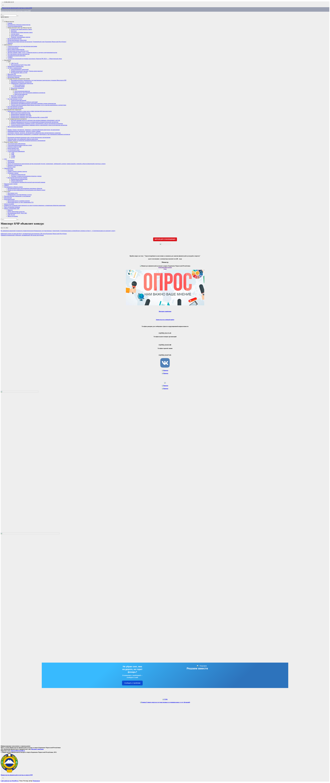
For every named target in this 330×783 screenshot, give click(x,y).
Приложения (8, 197)
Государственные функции (15, 108)
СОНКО (10, 57)
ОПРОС (6, 185)
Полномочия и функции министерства (19, 24)
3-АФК (13, 156)
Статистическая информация (16, 151)
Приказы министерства (14, 75)
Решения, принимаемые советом (20, 37)
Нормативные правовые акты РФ (21, 114)
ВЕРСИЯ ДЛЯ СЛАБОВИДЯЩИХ (165, 239)
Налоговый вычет (9, 199)
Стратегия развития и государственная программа (22, 46)
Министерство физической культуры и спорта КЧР (16, 11)
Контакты (10, 170)
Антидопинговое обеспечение (16, 143)
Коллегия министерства (15, 38)
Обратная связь (8, 168)
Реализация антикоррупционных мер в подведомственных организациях (29, 137)
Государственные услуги (15, 99)
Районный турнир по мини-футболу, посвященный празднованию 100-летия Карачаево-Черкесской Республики (34, 233)
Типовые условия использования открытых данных (26, 176)
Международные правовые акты (20, 112)
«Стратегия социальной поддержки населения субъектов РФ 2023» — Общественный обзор (35, 58)
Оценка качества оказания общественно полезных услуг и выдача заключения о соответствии (38, 105)
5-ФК (12, 154)
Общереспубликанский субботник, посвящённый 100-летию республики (22, 235)
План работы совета (17, 35)
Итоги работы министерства (16, 49)
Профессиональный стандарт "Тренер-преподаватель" (27, 71)
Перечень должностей (17, 95)
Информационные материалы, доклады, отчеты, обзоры (24, 131)
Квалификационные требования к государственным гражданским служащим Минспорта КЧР (38, 80)
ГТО (5, 159)
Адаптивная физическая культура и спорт (20, 145)
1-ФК (12, 153)
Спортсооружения (13, 48)
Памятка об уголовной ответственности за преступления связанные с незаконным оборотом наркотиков (34, 205)
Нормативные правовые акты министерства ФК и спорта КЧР (29, 117)
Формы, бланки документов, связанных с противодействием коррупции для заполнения (34, 129)
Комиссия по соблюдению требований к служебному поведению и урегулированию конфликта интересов (39, 134)
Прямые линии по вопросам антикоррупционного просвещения (26, 140)
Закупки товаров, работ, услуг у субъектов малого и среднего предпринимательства (32, 52)
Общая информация (17, 180)
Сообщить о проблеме (132, 683)
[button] (5, 17)
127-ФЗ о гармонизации (15, 68)
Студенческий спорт (14, 150)
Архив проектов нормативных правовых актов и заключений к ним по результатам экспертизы (39, 125)
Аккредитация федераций (18, 100)
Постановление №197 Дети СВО (20, 65)
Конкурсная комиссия (20, 94)
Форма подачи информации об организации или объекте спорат (26, 190)
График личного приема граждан (17, 171)
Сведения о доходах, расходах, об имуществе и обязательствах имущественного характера (34, 133)
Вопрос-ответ (12, 167)
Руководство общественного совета (21, 29)
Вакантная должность (17, 88)
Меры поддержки (13, 216)
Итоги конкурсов (19, 85)
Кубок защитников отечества (16, 211)
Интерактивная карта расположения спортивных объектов (25, 188)
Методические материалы (15, 126)
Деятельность (8, 44)
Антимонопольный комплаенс (17, 55)
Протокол (14, 31)
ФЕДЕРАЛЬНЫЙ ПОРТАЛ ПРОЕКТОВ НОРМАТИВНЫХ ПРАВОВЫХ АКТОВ (35, 120)
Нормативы (11, 160)
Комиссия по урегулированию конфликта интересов (29, 92)
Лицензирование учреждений (20, 69)
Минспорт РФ (12, 74)
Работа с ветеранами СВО (11, 208)
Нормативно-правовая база (15, 66)
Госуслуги (7, 191)
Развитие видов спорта (11, 142)
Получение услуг (13, 193)
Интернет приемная (37, 749)
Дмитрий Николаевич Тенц (165, 268)
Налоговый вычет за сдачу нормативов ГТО (21, 202)
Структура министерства (15, 26)
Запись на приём (9, 204)
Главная (10, 23)
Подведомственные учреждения (17, 40)
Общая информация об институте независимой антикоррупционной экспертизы (34, 122)
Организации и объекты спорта (13, 187)
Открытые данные (13, 173)
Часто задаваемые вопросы (12, 207)
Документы (7, 60)
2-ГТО (13, 157)
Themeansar (36, 781)
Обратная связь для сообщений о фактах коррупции (23, 139)
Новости (10, 43)
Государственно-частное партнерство (18, 54)
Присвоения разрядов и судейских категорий (24, 102)
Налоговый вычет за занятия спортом (19, 200)
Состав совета (15, 34)
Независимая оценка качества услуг (18, 51)
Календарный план (13, 148)
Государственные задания (15, 106)
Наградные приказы (13, 77)
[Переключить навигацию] (1, 14)
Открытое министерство (18, 174)
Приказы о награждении (15, 165)
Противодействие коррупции (12, 109)
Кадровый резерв (19, 86)
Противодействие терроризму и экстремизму (17, 196)
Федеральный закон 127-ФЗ (19, 72)
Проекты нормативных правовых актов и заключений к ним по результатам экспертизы (37, 123)
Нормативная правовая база (19, 179)
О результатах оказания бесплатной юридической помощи (28, 182)
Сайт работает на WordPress (10, 781)
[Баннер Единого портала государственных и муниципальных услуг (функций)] (165, 702)
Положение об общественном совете (22, 32)
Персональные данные (10, 184)
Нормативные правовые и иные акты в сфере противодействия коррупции (30, 111)
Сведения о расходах (17, 97)
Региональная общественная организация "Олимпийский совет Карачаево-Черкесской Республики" (37, 41)
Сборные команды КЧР (14, 146)
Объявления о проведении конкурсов (22, 83)
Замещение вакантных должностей (21, 82)
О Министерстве (9, 21)
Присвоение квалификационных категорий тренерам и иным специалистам (33, 103)
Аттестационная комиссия (22, 91)
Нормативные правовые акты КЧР (21, 116)
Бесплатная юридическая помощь (17, 177)
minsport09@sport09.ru (18, 750)
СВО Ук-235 (14, 63)
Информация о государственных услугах (20, 194)
